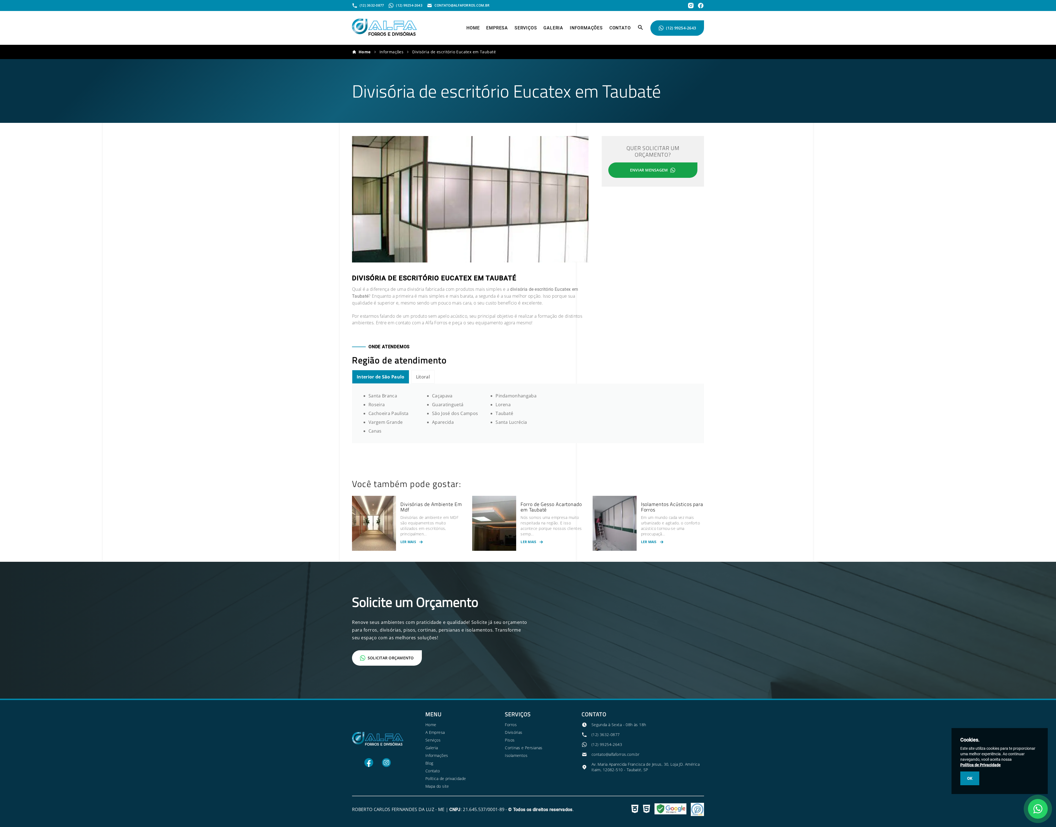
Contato (620, 28)
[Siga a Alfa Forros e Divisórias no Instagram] (386, 765)
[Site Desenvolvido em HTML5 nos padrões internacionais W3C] (646, 809)
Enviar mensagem (649, 170)
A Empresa (435, 732)
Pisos (510, 740)
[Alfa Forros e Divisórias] (384, 34)
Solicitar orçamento (391, 657)
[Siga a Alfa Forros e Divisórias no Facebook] (368, 765)
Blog (429, 763)
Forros (511, 724)
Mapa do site (437, 786)
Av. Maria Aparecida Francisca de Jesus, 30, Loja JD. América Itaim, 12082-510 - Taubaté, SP (646, 767)
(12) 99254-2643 (681, 28)
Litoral (423, 377)
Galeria (553, 28)
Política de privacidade (445, 778)
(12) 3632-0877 (606, 734)
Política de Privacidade (980, 765)
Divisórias (513, 732)
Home (473, 28)
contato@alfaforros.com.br (616, 754)
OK (969, 778)
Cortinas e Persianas (523, 747)
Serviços (526, 28)
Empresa (497, 28)
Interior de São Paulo (381, 377)
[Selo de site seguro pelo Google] (670, 809)
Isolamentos (516, 755)
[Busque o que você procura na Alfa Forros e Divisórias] (640, 29)
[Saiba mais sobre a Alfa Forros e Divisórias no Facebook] (700, 5)
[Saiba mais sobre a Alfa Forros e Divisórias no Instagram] (691, 5)
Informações (586, 28)
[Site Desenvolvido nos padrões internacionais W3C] (635, 809)
